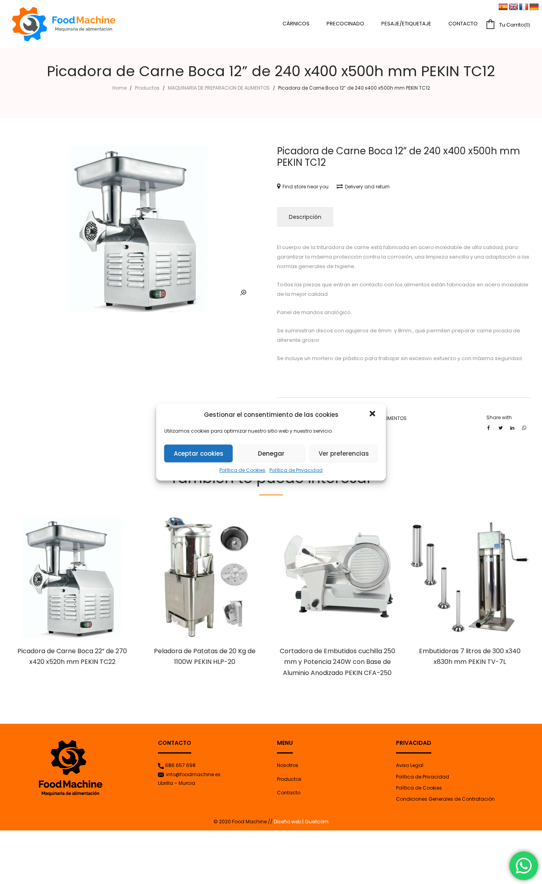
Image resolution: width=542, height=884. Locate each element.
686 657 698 (180, 765)
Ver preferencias (344, 453)
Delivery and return (367, 186)
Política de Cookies (242, 470)
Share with (499, 417)
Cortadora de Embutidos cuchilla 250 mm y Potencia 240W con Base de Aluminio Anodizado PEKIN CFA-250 (337, 661)
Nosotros (287, 765)
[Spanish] (503, 7)
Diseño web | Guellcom (301, 821)
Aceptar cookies (198, 453)
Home (119, 87)
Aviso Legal (409, 765)
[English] (513, 7)
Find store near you (306, 186)
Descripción (305, 217)
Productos (147, 87)
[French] (524, 7)
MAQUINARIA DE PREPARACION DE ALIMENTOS (219, 87)
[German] (534, 7)
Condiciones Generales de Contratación (445, 799)
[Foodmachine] (63, 24)
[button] (373, 414)
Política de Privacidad (296, 470)
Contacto (288, 792)
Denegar (271, 453)
